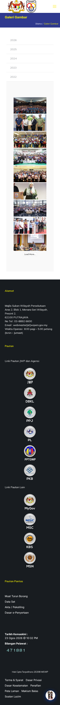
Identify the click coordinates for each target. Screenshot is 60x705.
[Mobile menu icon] (54, 6)
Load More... (30, 254)
